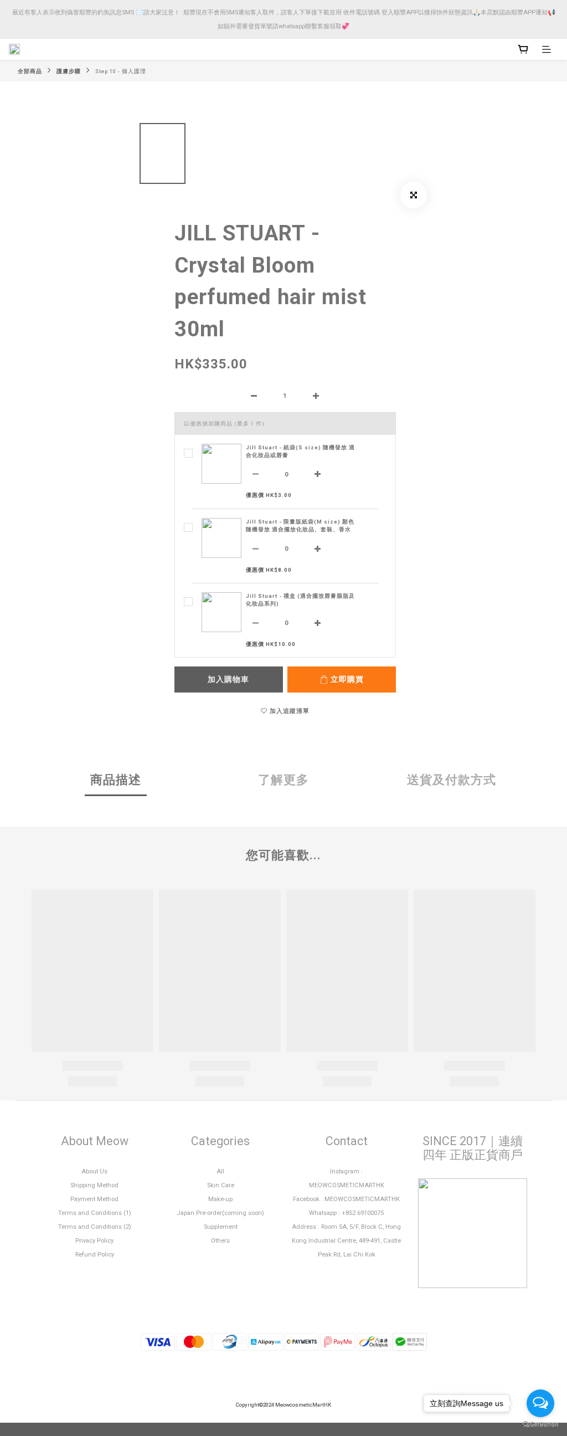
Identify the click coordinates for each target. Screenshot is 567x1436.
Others (220, 1240)
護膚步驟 (68, 71)
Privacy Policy (94, 1240)
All (220, 1171)
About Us (94, 1171)
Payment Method (94, 1199)
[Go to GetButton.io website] (540, 1424)
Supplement (221, 1226)
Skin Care (220, 1185)
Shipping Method (94, 1185)
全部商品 (30, 71)
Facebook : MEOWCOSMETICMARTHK (346, 1199)
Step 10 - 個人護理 (120, 71)
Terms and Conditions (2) (94, 1226)
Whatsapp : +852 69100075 (346, 1213)
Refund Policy (94, 1254)
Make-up (220, 1199)
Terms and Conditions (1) (94, 1213)
